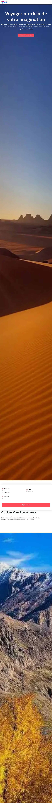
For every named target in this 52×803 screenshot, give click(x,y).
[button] (49, 2)
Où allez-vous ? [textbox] (5, 492)
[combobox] (5, 492)
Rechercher (27, 505)
